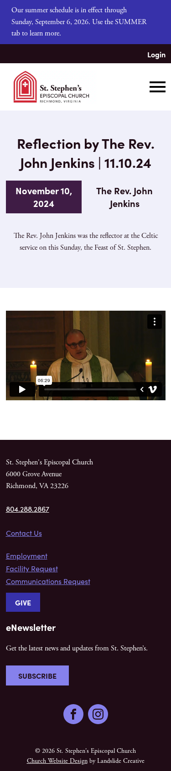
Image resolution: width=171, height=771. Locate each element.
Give (23, 602)
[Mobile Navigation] (155, 87)
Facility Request (32, 568)
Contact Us (24, 533)
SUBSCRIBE (37, 675)
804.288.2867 (27, 509)
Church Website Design (57, 761)
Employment (26, 555)
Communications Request (48, 581)
